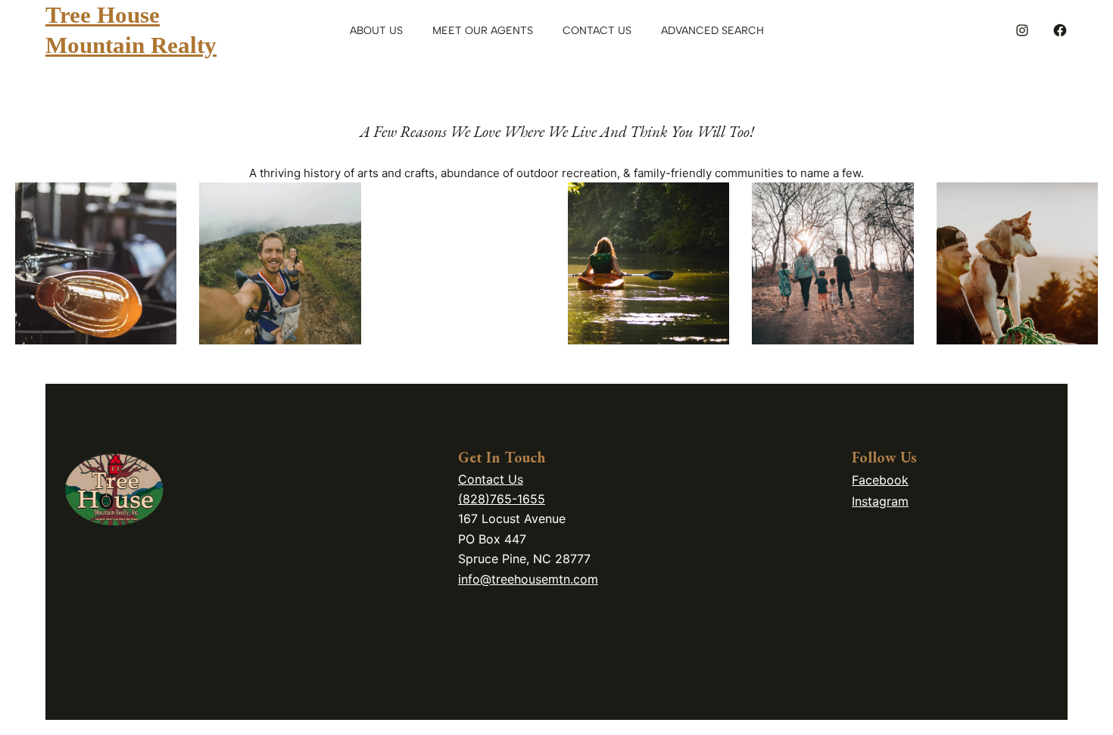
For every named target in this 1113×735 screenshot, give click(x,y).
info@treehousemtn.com (528, 579)
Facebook (880, 479)
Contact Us (490, 479)
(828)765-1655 (501, 498)
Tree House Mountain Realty (159, 558)
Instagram (880, 501)
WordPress (198, 683)
